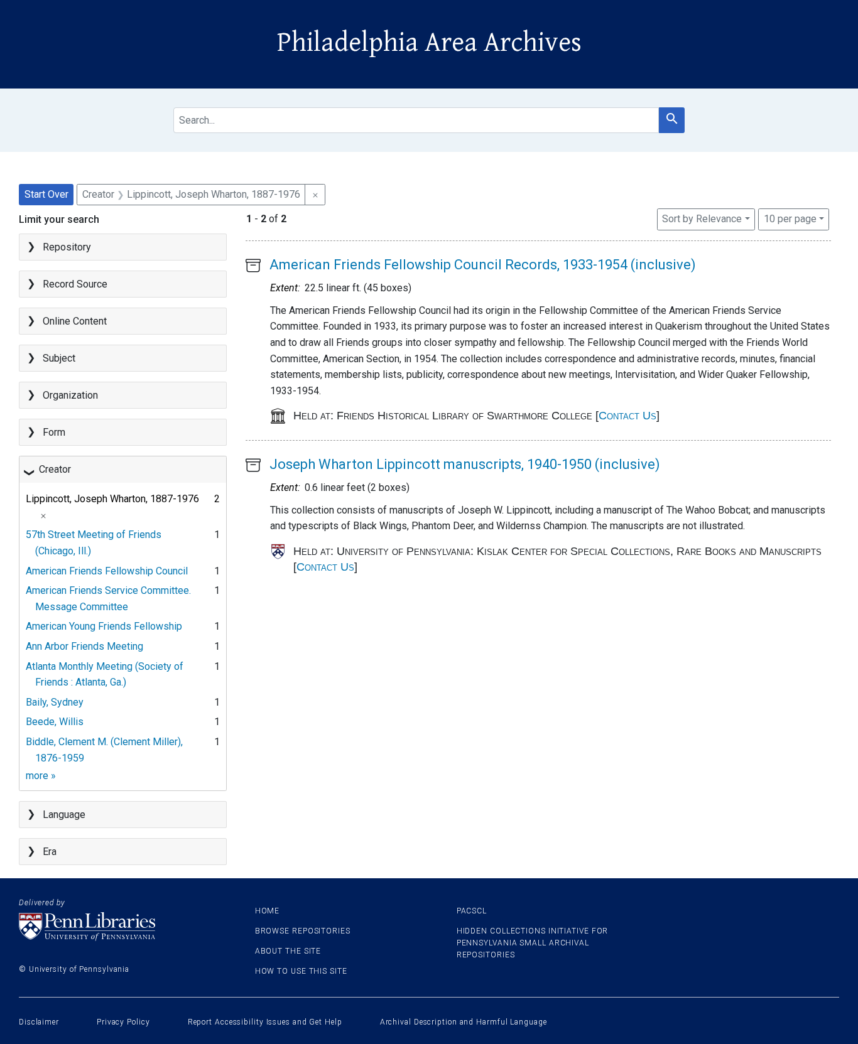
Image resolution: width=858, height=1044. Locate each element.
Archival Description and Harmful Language (463, 1022)
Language (64, 815)
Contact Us (627, 415)
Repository (67, 247)
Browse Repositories (302, 931)
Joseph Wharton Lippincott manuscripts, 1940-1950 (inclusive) (464, 464)
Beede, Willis (55, 722)
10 (790, 218)
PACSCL (472, 911)
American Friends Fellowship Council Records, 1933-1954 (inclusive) (482, 264)
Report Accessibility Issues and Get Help (265, 1022)
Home (267, 911)
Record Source (75, 284)
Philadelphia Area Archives (429, 42)
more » (41, 776)
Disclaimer (39, 1022)
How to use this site (301, 971)
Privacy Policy (123, 1022)
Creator (55, 469)
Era (50, 852)
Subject (59, 358)
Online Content (75, 321)
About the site (288, 951)
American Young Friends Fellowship (104, 626)
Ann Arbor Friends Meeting (84, 646)
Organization (70, 395)
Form (54, 432)
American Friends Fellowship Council (107, 571)
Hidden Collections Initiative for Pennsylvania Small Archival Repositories (533, 943)
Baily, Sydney (55, 702)
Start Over (46, 194)
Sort (702, 219)
